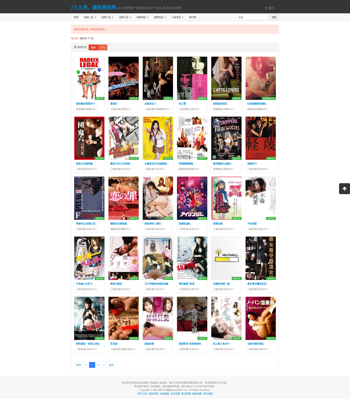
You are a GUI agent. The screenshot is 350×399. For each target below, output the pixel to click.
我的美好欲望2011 (85, 103)
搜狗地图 (197, 393)
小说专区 (177, 17)
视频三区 (124, 17)
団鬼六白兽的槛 (84, 163)
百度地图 (153, 393)
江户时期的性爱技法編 (156, 283)
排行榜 (192, 17)
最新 (93, 47)
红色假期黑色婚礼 (256, 103)
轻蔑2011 (252, 163)
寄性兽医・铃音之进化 (88, 343)
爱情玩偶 (218, 223)
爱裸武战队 (185, 223)
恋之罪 (182, 103)
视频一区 (89, 17)
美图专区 (159, 17)
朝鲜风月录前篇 (118, 223)
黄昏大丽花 (116, 283)
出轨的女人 (150, 103)
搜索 (274, 17)
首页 (76, 17)
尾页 (111, 365)
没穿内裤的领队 (255, 343)
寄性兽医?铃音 (187, 283)
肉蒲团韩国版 (186, 163)
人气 (102, 47)
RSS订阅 (142, 393)
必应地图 (175, 393)
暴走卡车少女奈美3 (120, 163)
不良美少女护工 (84, 283)
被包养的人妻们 (153, 223)
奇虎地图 (186, 393)
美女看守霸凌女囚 (256, 283)
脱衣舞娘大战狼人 (222, 163)
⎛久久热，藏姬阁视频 (93, 7)
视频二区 (107, 17)
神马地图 (208, 393)
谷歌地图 (164, 393)
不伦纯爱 (252, 223)
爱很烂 (113, 103)
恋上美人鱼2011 (221, 343)
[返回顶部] (344, 188)
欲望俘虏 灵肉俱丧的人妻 (192, 343)
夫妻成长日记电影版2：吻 (158, 163)
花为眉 (113, 343)
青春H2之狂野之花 (86, 223)
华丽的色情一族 (221, 283)
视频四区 (142, 17)
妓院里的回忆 (220, 103)
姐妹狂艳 (149, 343)
